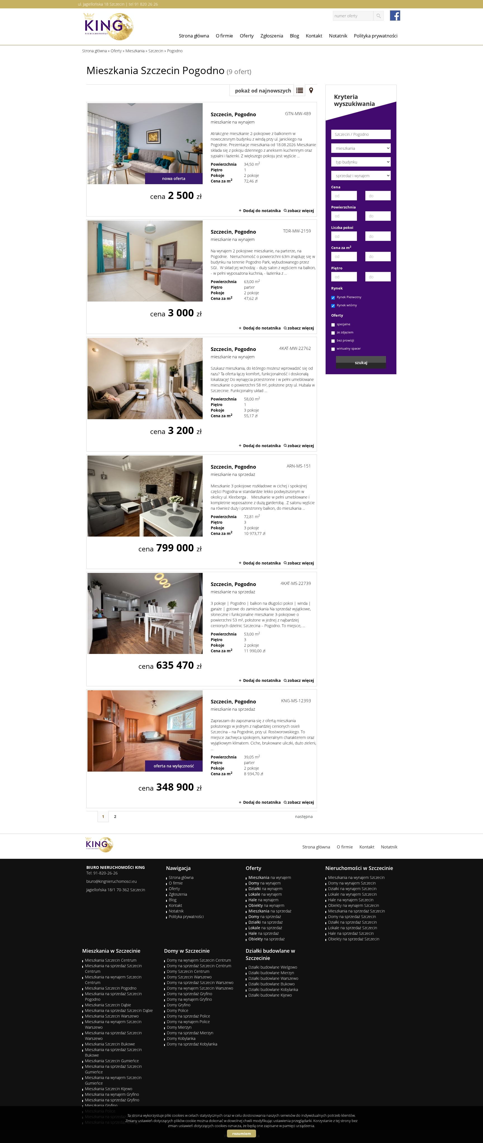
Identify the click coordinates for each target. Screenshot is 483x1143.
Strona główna (194, 35)
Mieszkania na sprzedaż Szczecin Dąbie (119, 1010)
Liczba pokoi (342, 227)
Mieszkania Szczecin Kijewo (108, 1088)
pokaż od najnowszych (263, 90)
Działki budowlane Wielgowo (272, 967)
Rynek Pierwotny (349, 297)
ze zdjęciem (345, 332)
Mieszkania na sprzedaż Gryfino (112, 1099)
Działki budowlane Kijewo (270, 995)
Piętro (336, 268)
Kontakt (314, 35)
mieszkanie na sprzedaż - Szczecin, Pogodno (202, 512)
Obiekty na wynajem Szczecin (353, 905)
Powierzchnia (343, 207)
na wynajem (269, 877)
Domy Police (177, 1010)
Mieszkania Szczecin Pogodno (110, 988)
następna (304, 816)
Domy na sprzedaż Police (188, 1016)
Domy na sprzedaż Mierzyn (190, 1032)
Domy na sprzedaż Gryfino (189, 993)
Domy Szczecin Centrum (188, 971)
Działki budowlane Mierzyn (271, 972)
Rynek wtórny (347, 305)
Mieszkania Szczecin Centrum (110, 960)
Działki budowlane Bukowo (271, 984)
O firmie (224, 35)
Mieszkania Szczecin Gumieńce (112, 1060)
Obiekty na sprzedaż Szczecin (353, 939)
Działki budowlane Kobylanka (273, 989)
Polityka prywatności (375, 35)
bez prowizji (345, 340)
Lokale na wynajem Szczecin (352, 894)
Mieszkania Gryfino (101, 1105)
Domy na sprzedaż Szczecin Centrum (199, 965)
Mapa (311, 90)
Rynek (337, 288)
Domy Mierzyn (179, 1027)
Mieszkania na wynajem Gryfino (112, 1094)
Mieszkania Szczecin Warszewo (112, 1016)
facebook (395, 15)
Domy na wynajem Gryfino (189, 999)
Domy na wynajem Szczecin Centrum (199, 960)
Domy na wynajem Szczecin (352, 883)
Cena (335, 186)
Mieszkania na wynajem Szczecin (356, 877)
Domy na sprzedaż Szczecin (352, 916)
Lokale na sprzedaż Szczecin (352, 927)
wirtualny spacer (349, 348)
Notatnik (338, 35)
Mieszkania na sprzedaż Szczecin (356, 911)
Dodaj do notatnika (262, 210)
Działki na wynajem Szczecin (352, 888)
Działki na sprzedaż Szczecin (352, 922)
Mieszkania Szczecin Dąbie (108, 1004)
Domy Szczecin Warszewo (189, 977)
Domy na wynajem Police (188, 1021)
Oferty (247, 35)
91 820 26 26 (146, 4)
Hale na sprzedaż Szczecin (351, 933)
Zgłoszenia (272, 35)
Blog (294, 35)
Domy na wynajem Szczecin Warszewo (200, 988)
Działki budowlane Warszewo (273, 978)
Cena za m (341, 247)
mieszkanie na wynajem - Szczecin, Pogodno (202, 159)
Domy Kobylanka (181, 1038)
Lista (299, 90)
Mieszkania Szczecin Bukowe (110, 1044)
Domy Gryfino (178, 1004)
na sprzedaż (269, 911)
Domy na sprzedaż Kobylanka (192, 1044)
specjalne (343, 324)
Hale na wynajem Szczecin (350, 899)
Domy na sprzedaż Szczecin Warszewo (200, 982)
